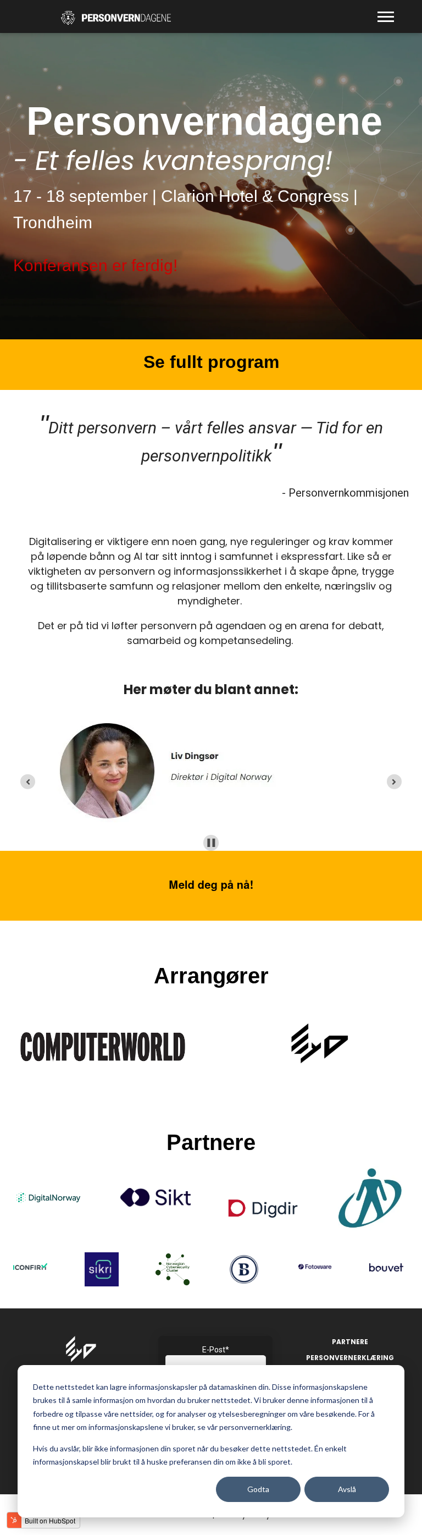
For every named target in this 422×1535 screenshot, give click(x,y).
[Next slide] (394, 781)
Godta (258, 1489)
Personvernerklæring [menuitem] (350, 1357)
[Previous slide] (27, 781)
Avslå (347, 1489)
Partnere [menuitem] (350, 1341)
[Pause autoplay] (211, 843)
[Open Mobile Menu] (388, 20)
